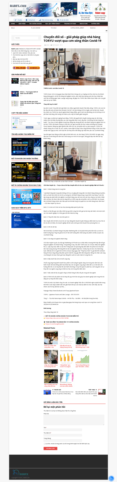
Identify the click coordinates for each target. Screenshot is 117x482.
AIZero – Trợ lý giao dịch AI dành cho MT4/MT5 (29, 92)
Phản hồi (46, 414)
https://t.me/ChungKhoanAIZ (55, 324)
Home (13, 23)
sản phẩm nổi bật (18, 74)
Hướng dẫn (95, 23)
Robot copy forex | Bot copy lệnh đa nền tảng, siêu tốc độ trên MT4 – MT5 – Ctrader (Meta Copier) (29, 81)
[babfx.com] (58, 20)
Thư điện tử (47, 433)
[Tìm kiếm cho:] (26, 38)
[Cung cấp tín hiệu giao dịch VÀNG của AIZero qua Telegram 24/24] (15, 105)
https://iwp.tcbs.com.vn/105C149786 (57, 318)
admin (47, 45)
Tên (45, 427)
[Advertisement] (58, 461)
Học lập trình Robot (52, 23)
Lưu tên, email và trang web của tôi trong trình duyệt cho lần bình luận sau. (67, 443)
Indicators (84, 23)
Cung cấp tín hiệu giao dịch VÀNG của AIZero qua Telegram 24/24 (30, 103)
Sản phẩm (22, 23)
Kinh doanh (55, 45)
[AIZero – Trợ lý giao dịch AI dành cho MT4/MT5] (15, 95)
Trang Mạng (47, 438)
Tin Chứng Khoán (35, 23)
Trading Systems (70, 23)
